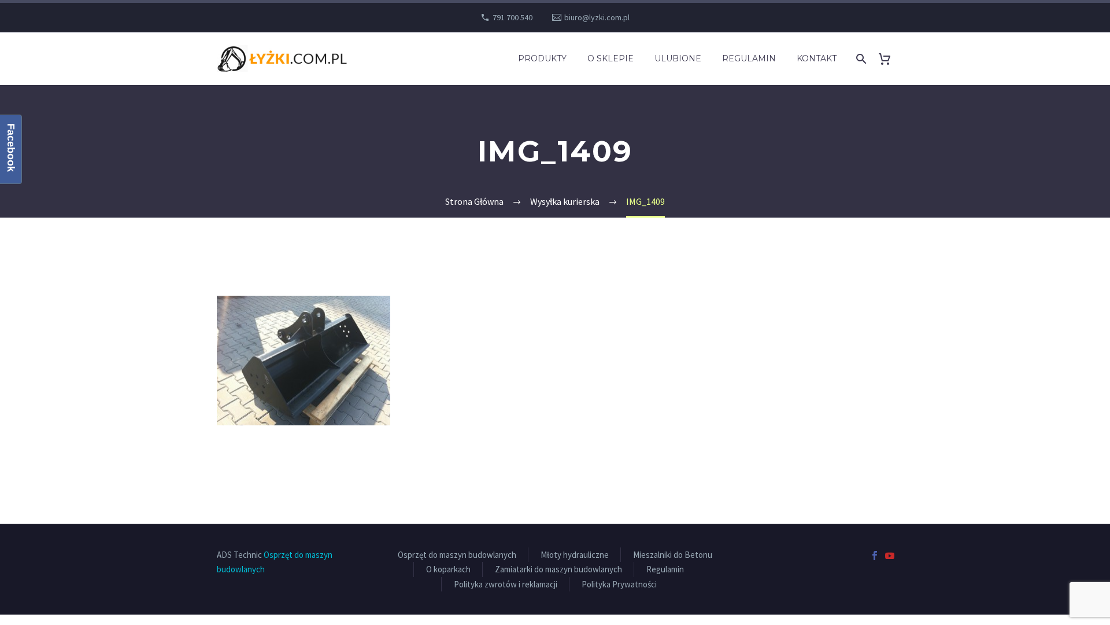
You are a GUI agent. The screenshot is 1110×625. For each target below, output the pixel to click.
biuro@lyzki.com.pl (597, 17)
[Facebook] (874, 555)
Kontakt (817, 58)
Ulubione (677, 58)
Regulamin (749, 58)
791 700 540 (512, 17)
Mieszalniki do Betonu (672, 554)
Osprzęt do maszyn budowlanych (457, 554)
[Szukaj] (860, 59)
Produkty (542, 58)
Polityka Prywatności (619, 584)
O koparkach (448, 569)
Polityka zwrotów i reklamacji (505, 584)
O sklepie (610, 58)
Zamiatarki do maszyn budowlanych (558, 569)
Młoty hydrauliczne (575, 554)
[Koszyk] (889, 59)
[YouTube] (889, 555)
